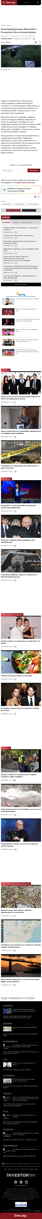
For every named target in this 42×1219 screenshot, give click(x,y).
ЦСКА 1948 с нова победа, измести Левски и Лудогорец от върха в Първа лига (26, 351)
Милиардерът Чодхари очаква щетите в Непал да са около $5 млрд (25, 1045)
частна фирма (33, 204)
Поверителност (12, 1191)
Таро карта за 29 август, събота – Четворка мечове (20, 1139)
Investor (8, 1006)
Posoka (22, 1169)
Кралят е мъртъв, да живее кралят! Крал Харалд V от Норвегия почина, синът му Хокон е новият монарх (25, 1098)
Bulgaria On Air (27, 1163)
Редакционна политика (12, 1193)
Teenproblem (10, 1146)
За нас (9, 1189)
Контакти (22, 1189)
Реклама (31, 1189)
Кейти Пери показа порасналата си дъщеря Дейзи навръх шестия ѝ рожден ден (19, 1104)
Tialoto (7, 1093)
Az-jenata (8, 1129)
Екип (15, 1189)
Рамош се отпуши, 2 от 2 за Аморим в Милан (26, 330)
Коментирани (27, 222)
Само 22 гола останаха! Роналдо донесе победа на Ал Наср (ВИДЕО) (27, 320)
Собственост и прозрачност (15, 1195)
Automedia (8, 1076)
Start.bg (10, 1169)
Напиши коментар (13, 210)
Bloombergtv (10, 1041)
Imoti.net (26, 1166)
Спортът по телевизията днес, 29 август (27, 299)
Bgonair (7, 1024)
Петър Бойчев (6, 42)
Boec (26, 1169)
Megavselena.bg (33, 1169)
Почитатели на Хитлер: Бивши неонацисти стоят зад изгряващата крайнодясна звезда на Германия (20, 268)
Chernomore (16, 1169)
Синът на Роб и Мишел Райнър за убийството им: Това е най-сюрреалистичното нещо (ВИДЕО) (16, 258)
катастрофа (19, 204)
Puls (5, 1111)
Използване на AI (26, 1199)
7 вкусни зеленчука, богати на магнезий (18, 235)
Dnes (12, 1163)
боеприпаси (7, 204)
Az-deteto (37, 1166)
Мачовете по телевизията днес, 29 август (25, 309)
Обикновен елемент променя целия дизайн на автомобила (23, 1080)
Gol (5, 1059)
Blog (5, 1169)
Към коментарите (29, 210)
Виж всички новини (21, 284)
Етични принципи (30, 1193)
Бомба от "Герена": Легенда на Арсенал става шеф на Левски (27, 340)
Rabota (32, 1166)
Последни (6, 222)
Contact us (38, 1211)
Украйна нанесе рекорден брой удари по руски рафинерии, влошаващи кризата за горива (17, 1016)
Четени (16, 222)
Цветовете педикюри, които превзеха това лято (19, 1156)
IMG (3, 1163)
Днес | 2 (27, 2)
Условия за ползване (28, 1191)
